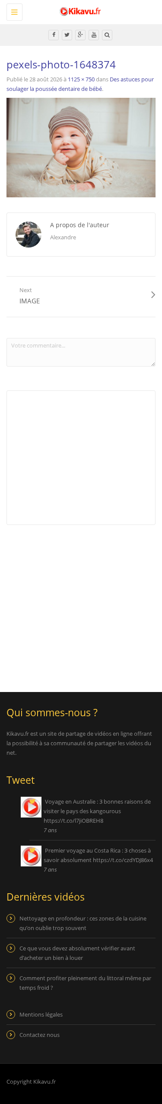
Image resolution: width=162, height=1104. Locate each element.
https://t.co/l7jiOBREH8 (73, 820)
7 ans (50, 830)
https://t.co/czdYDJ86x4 (123, 860)
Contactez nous (39, 1035)
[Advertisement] (79, 602)
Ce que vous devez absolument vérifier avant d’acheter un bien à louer (77, 953)
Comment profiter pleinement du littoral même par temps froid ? (85, 982)
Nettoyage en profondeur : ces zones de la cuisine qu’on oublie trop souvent (82, 923)
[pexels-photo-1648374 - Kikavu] (79, 11)
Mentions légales (41, 1014)
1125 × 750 (81, 79)
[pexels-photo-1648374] (81, 147)
